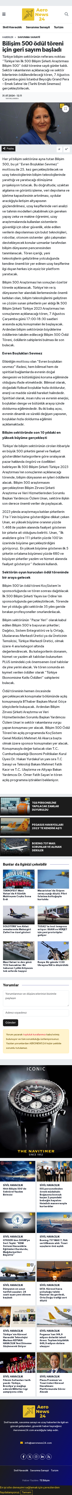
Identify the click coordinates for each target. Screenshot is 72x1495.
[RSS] (49, 1457)
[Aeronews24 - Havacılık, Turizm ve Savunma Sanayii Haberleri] (35, 15)
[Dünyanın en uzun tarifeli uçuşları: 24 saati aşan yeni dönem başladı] (17, 1271)
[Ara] (66, 14)
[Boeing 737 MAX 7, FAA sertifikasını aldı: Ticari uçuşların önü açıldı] (54, 1222)
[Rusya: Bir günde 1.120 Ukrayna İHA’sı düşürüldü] (53, 950)
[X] (30, 1457)
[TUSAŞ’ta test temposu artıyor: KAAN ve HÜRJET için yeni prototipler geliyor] (53, 914)
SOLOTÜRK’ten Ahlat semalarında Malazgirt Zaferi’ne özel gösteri (17, 929)
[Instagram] (36, 1457)
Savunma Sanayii (38, 27)
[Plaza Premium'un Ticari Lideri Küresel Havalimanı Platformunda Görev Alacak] (54, 1362)
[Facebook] (23, 1457)
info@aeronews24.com (38, 1443)
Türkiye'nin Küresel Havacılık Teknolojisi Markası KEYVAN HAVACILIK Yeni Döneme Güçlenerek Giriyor (17, 1340)
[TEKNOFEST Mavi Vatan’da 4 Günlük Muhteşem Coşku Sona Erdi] (19, 878)
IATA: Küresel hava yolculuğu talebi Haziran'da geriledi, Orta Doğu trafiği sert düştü (53, 1295)
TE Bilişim (44, 1480)
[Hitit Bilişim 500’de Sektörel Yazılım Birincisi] (17, 1171)
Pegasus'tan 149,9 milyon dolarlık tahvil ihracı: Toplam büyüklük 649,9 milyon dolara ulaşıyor (54, 1340)
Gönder (10, 1022)
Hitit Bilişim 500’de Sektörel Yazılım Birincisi (14, 1192)
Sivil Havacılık (12, 27)
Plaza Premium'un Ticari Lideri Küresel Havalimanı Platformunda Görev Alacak (52, 1386)
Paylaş (10, 148)
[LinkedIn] (42, 1457)
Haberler (7, 37)
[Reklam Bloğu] (36, 1111)
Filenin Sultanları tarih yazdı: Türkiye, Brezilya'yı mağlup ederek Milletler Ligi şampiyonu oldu (17, 1386)
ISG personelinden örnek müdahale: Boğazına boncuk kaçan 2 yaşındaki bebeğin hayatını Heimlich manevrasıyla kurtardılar (53, 1198)
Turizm (58, 27)
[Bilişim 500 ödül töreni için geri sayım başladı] (36, 123)
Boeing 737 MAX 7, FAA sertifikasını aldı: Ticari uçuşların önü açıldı (54, 1243)
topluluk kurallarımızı (34, 1034)
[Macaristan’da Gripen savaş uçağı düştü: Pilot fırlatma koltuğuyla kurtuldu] (53, 878)
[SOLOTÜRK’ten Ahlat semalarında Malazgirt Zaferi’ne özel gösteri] (19, 914)
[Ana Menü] (4, 14)
